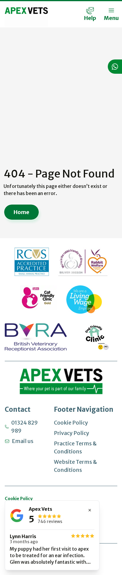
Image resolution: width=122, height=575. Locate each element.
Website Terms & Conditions (75, 465)
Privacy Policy (71, 433)
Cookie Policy (71, 422)
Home (21, 212)
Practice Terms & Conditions (75, 447)
